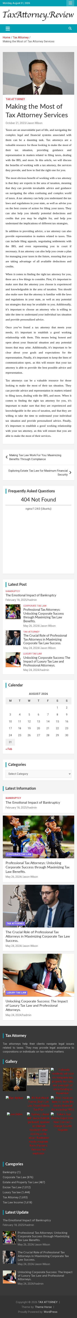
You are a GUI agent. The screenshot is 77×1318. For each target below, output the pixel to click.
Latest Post (17, 584)
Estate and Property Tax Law (20, 1182)
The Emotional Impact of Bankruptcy (31, 595)
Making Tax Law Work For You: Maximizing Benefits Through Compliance (35, 457)
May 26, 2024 (31, 625)
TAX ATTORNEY (48, 1302)
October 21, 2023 (16, 123)
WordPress (50, 1312)
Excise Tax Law (12, 1187)
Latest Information (20, 788)
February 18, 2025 (16, 599)
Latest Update (17, 1212)
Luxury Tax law (32, 653)
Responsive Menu (70, 3)
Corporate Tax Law (35, 606)
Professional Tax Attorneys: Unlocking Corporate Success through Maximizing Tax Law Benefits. (38, 867)
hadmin (32, 599)
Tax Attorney (15, 99)
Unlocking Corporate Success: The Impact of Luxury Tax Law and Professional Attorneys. (46, 661)
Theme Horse (43, 1307)
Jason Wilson (34, 123)
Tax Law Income (13, 1202)
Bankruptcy (13, 591)
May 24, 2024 (31, 648)
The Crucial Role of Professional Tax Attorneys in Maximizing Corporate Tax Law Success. (45, 639)
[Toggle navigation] (8, 28)
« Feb (9, 749)
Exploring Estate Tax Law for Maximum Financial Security (38, 472)
